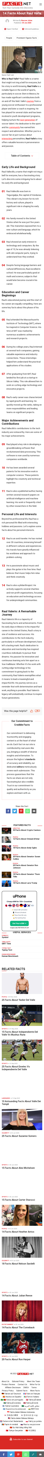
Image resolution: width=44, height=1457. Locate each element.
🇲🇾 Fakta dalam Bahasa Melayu (21, 1418)
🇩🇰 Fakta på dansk (33, 1400)
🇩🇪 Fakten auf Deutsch (11, 1394)
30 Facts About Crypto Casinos (27, 830)
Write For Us (35, 1384)
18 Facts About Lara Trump (25, 883)
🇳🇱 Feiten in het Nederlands (11, 1421)
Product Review (8, 1384)
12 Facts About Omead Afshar (26, 839)
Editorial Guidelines (32, 29)
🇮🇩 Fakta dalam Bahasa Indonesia (21, 1412)
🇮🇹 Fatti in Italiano (31, 1397)
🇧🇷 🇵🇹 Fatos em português (12, 1400)
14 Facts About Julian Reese (17, 1295)
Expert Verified (12, 29)
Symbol (5, 937)
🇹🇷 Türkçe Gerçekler (14, 1430)
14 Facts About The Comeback (18, 1327)
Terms (34, 1387)
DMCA (26, 1387)
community (14, 127)
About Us (5, 1381)
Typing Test (7, 950)
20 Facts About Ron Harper (16, 1359)
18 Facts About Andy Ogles (25, 848)
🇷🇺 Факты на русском (30, 1424)
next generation (27, 120)
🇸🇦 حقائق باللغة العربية (30, 1406)
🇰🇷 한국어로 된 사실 (29, 1415)
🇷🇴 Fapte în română (10, 1424)
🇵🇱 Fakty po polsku (34, 1421)
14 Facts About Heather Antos (18, 1231)
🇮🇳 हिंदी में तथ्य (33, 1409)
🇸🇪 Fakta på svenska (12, 1403)
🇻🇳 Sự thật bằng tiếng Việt (21, 1427)
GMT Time (6, 944)
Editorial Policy (18, 1381)
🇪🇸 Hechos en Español (12, 1397)
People (9, 38)
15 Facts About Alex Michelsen (18, 1168)
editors (20, 767)
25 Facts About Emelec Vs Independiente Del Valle (16, 1068)
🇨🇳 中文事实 (31, 1430)
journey (30, 101)
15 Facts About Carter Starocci (18, 1199)
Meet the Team (33, 1381)
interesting (7, 138)
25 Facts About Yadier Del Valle (18, 1000)
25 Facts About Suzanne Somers (19, 1136)
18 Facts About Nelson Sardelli (18, 1263)
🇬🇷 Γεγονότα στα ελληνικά (14, 1409)
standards (30, 759)
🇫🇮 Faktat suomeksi (10, 1406)
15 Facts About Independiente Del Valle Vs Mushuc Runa (20, 1033)
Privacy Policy (8, 1391)
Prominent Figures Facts (27, 38)
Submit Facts (21, 1391)
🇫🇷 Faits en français (32, 1394)
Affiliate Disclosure (13, 1387)
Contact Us (22, 1384)
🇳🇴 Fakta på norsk (30, 1403)
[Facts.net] (16, 4)
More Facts (35, 1391)
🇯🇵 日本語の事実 (11, 1415)
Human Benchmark (10, 956)
